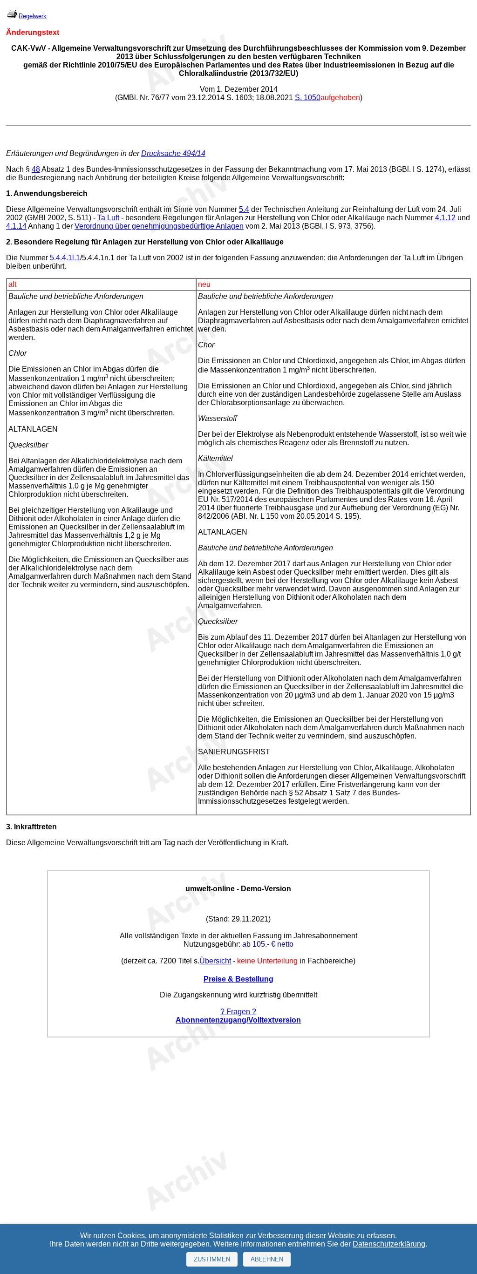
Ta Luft (108, 218)
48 (36, 169)
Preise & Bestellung (238, 979)
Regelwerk (33, 16)
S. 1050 (307, 98)
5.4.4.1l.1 (65, 258)
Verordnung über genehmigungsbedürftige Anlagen (159, 226)
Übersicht (215, 961)
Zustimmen (212, 1259)
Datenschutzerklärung (389, 1244)
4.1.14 (16, 226)
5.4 (244, 209)
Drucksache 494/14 (173, 153)
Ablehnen (267, 1259)
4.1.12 (445, 218)
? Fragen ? (238, 1012)
